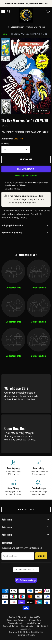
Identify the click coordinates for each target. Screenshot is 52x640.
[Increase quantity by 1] (26, 149)
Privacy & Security (15, 623)
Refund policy (27, 626)
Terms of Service (10, 626)
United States (25, 569)
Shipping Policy (35, 620)
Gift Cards (41, 626)
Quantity (5, 143)
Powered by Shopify (26, 635)
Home (4, 34)
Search (12, 617)
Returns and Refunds (16, 620)
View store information (14, 189)
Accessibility (26, 629)
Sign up (41, 556)
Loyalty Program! (34, 623)
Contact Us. (35, 617)
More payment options (26, 175)
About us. (22, 617)
